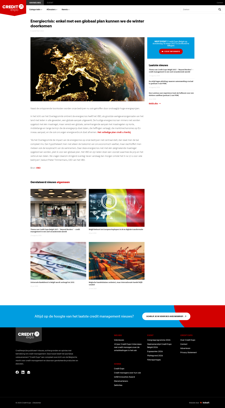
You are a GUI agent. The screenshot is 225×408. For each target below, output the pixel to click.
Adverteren (185, 348)
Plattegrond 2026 (155, 355)
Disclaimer (37, 402)
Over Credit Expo (187, 340)
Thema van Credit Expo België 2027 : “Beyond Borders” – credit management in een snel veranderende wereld (55, 230)
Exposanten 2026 (155, 351)
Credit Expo (119, 368)
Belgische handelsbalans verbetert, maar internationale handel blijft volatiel (115, 283)
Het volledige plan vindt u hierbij (114, 132)
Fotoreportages (154, 359)
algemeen (63, 182)
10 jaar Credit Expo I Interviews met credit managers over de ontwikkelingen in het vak (128, 347)
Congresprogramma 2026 (158, 340)
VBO (38, 167)
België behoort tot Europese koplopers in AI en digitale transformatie (116, 229)
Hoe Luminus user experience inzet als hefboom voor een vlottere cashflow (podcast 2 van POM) (171, 94)
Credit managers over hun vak (127, 372)
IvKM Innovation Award (124, 376)
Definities (118, 385)
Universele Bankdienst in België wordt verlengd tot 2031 (52, 282)
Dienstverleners (121, 381)
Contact (183, 344)
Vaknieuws (119, 340)
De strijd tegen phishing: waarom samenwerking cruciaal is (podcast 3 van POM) (171, 82)
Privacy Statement (188, 352)
